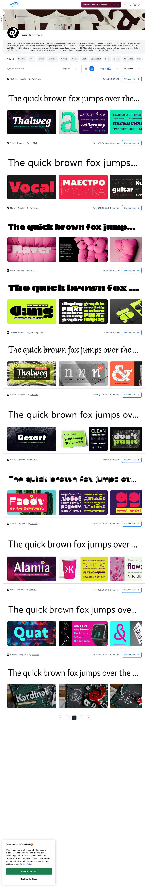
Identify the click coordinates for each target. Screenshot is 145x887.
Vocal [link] (12, 143)
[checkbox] (109, 69)
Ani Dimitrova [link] (36, 79)
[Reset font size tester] (75, 68)
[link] (134, 5)
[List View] (91, 68)
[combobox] (128, 69)
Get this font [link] (130, 79)
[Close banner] (114, 4)
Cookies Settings (28, 879)
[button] (3, 13)
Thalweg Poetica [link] (17, 332)
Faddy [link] (12, 460)
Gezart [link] (13, 395)
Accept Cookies (28, 871)
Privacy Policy (26, 864)
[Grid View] (86, 68)
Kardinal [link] (13, 655)
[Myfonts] (15, 5)
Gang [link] (12, 270)
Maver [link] (12, 208)
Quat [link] (12, 590)
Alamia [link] (13, 524)
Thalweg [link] (13, 79)
